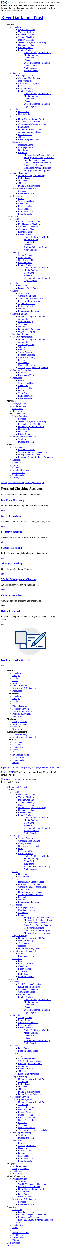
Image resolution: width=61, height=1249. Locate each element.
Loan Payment (31, 482)
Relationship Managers (28, 139)
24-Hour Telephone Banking (37, 63)
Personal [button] (10, 24)
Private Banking (19, 416)
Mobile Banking (31, 55)
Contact (11, 482)
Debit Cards (23, 111)
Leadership (17, 447)
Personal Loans (25, 134)
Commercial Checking (28, 227)
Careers (15, 467)
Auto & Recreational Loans (30, 132)
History (15, 477)
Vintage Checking (26, 32)
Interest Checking (26, 34)
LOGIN (10, 1245)
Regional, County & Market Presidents (35, 457)
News (15, 465)
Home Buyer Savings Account (37, 162)
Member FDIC (7, 772)
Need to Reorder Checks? (16, 659)
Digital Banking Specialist (30, 331)
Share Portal (23, 209)
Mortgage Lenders (26, 147)
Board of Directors (26, 449)
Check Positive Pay (27, 357)
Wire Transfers (24, 347)
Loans (15, 116)
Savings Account (25, 75)
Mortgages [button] (11, 401)
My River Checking (27, 29)
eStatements (29, 60)
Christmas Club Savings (29, 78)
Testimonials (18, 475)
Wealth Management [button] (16, 413)
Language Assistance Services (45, 767)
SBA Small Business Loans (30, 298)
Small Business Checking (29, 221)
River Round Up (31, 65)
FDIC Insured (18, 472)
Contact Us (17, 462)
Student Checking (26, 37)
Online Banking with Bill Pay (37, 52)
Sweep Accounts (25, 352)
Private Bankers (25, 434)
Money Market (24, 81)
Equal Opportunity (9, 767)
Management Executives (29, 454)
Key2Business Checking (29, 224)
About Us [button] (11, 444)
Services (22, 191)
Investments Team (26, 193)
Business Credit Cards (28, 288)
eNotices (22, 137)
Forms (21, 198)
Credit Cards (24, 114)
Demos (21, 390)
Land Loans (23, 127)
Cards (15, 109)
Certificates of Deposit (28, 260)
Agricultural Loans (26, 303)
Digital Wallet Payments (29, 186)
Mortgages (17, 142)
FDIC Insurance (25, 211)
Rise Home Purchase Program (37, 168)
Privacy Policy (24, 767)
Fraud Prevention (26, 214)
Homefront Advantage (34, 165)
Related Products (25, 50)
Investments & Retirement (24, 188)
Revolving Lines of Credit (30, 301)
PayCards (22, 360)
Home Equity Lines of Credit (31, 119)
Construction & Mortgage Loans (32, 124)
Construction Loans (27, 296)
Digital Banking (19, 173)
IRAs (20, 86)
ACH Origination (26, 344)
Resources (22, 152)
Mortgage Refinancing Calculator (39, 157)
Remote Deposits (25, 349)
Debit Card (29, 57)
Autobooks (23, 319)
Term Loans (23, 293)
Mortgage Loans (25, 145)
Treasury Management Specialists (33, 367)
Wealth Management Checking (32, 42)
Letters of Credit (25, 306)
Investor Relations (20, 470)
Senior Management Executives (32, 452)
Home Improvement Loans (30, 129)
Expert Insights (25, 206)
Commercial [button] (12, 216)
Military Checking (26, 40)
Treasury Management (22, 337)
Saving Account (25, 255)
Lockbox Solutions (26, 355)
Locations (16, 460)
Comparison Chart (26, 45)
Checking (16, 27)
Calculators (23, 203)
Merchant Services (20, 334)
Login (41, 482)
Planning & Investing (21, 370)
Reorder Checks (25, 47)
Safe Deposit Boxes (27, 201)
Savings (16, 73)
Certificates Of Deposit (28, 83)
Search (4, 482)
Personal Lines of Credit (29, 122)
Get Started (23, 150)
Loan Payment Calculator (35, 160)
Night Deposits (30, 68)
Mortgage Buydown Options (37, 170)
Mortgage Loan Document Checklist (40, 155)
